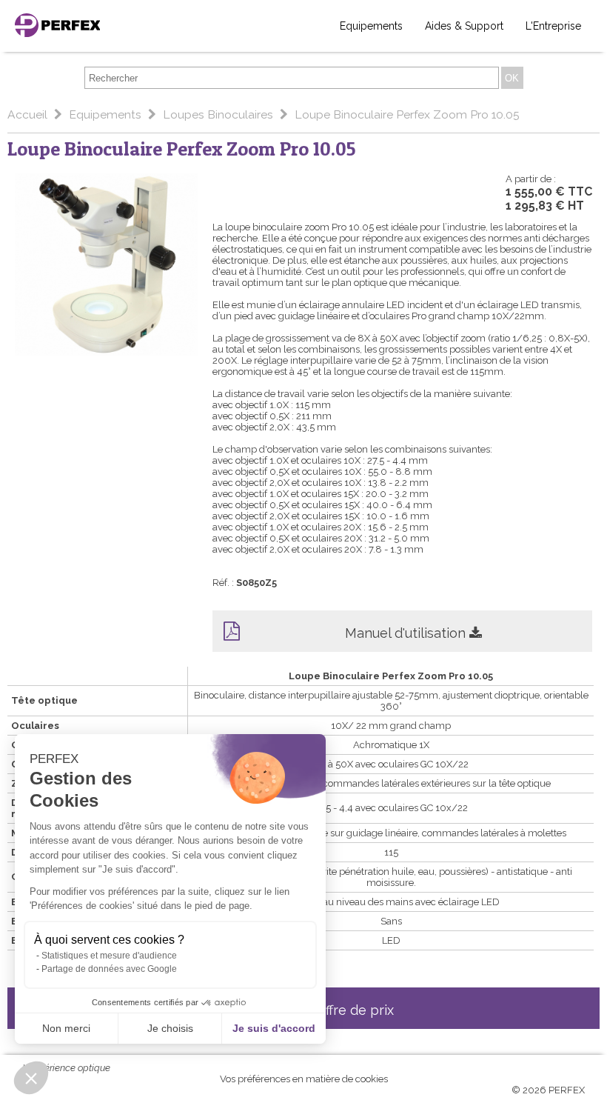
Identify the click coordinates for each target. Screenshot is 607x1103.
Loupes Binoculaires (219, 114)
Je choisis (170, 1028)
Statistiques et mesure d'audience (109, 955)
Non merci (66, 1028)
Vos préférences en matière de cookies (304, 1078)
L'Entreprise (553, 26)
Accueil (28, 114)
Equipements (371, 26)
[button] (31, 1078)
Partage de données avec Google (109, 969)
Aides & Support (464, 26)
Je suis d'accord (273, 1028)
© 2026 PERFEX (548, 1090)
